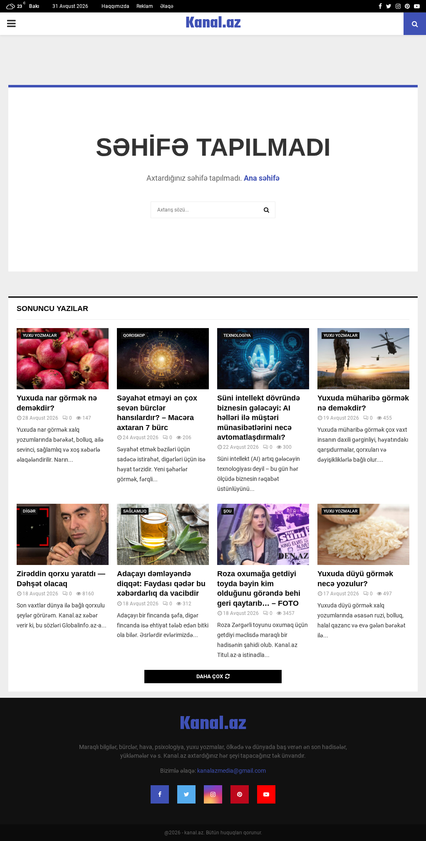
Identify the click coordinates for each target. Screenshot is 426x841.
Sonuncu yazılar (52, 308)
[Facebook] (160, 794)
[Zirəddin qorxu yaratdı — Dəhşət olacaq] (63, 534)
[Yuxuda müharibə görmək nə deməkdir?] (363, 358)
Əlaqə (166, 6)
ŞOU (227, 511)
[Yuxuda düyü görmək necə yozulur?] (363, 534)
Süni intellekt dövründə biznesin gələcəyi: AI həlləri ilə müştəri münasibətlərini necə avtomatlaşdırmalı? (258, 417)
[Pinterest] (239, 794)
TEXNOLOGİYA (237, 335)
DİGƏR (29, 511)
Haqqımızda (115, 6)
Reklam (144, 6)
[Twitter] (186, 794)
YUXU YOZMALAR (40, 335)
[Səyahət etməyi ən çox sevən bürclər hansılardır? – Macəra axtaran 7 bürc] (163, 358)
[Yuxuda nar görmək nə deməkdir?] (63, 358)
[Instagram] (213, 794)
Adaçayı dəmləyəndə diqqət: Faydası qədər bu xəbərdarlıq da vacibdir (161, 583)
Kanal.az (213, 23)
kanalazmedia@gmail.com (231, 770)
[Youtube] (266, 794)
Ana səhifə (262, 178)
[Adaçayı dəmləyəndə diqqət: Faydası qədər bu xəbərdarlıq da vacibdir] (163, 534)
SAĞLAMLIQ (134, 511)
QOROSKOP (134, 335)
